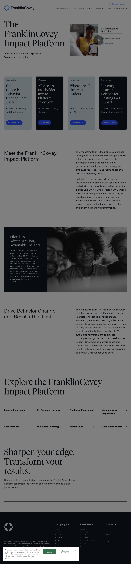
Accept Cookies (50, 551)
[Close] (75, 551)
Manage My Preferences (65, 551)
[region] (41, 554)
